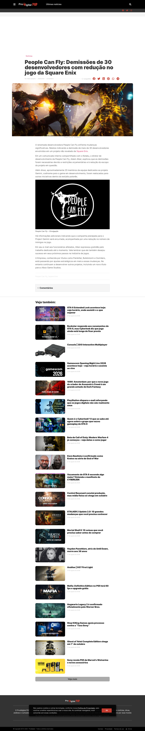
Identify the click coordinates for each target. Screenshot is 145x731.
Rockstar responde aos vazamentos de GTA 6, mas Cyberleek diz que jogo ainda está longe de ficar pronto (88, 328)
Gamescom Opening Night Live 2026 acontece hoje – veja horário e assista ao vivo (87, 366)
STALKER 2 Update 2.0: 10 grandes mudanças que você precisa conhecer (87, 512)
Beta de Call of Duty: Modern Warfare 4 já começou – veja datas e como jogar (87, 438)
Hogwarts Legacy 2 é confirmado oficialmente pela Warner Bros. (84, 605)
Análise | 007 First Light (80, 567)
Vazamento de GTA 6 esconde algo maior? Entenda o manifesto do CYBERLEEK (85, 477)
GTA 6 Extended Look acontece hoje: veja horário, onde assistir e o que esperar (86, 310)
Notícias (29, 56)
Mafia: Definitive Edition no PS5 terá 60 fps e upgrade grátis (88, 587)
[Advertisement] (72, 32)
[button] (130, 4)
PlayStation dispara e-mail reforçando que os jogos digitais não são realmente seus (88, 403)
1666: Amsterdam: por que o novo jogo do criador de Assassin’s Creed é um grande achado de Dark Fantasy (87, 384)
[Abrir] (14, 4)
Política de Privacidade (86, 708)
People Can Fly (41, 276)
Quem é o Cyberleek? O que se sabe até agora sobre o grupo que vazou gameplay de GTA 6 (88, 421)
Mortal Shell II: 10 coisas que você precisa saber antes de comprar (85, 531)
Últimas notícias (53, 4)
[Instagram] (131, 10)
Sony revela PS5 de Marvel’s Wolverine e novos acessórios (87, 661)
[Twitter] (127, 10)
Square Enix (82, 151)
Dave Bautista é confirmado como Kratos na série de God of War (85, 457)
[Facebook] (123, 10)
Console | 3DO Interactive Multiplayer (87, 344)
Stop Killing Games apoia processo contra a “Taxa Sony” (85, 624)
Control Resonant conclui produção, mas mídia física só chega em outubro (87, 494)
